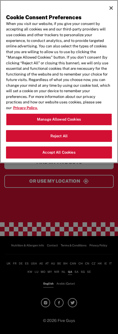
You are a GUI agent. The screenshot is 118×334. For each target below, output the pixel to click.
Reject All (59, 136)
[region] (59, 81)
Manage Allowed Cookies (59, 119)
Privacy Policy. (25, 108)
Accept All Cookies (58, 152)
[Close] (111, 8)
